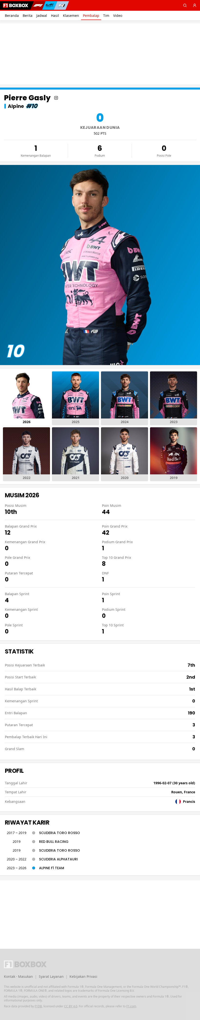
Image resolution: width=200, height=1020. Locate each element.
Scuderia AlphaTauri (58, 859)
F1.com (131, 1006)
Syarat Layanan (51, 976)
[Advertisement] (100, 53)
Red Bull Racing (54, 841)
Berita (27, 15)
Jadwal (41, 15)
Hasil (55, 15)
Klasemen (71, 15)
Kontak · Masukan (18, 976)
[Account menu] (194, 5)
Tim (106, 15)
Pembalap (91, 15)
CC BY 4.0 (70, 1006)
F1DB (38, 1006)
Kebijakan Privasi (83, 976)
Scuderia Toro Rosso (59, 832)
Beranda (12, 15)
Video (117, 15)
